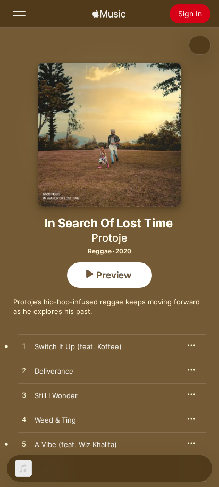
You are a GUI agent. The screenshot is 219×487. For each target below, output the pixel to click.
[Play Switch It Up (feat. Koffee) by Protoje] (24, 346)
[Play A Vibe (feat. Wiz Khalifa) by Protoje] (24, 444)
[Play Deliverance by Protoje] (24, 371)
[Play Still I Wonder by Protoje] (24, 395)
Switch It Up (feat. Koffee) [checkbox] (78, 346)
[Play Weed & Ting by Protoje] (24, 420)
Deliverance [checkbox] (54, 371)
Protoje (109, 238)
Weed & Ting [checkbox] (55, 420)
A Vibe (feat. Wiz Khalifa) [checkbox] (76, 444)
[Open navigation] (19, 14)
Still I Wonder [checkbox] (56, 395)
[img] (108, 14)
